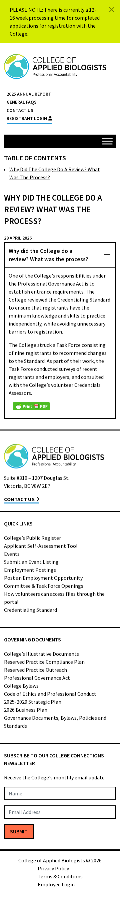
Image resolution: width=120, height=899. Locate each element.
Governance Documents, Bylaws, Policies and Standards (55, 721)
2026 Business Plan (25, 709)
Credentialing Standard (30, 609)
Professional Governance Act (37, 677)
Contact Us (20, 110)
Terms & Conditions (60, 876)
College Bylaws (21, 685)
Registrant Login (27, 118)
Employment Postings (30, 569)
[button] (60, 255)
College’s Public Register (32, 537)
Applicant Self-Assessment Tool (41, 545)
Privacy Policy (53, 868)
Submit (19, 831)
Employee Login (56, 884)
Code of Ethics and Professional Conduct (50, 693)
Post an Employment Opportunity (43, 577)
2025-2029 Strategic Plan (32, 701)
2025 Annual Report (29, 94)
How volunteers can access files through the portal (54, 597)
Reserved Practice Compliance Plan (44, 661)
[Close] (112, 9)
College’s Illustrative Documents (41, 653)
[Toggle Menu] (107, 141)
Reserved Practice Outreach (35, 669)
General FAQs (22, 102)
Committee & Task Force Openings (43, 585)
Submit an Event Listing (31, 561)
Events (12, 553)
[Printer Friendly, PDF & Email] (31, 406)
